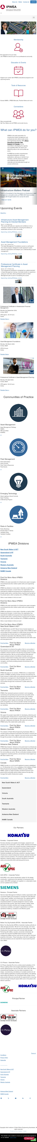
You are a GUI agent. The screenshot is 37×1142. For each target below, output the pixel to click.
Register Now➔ (4, 354)
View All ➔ (3, 213)
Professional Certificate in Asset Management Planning (14, 265)
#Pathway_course (17, 232)
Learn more (13, 1137)
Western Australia (7, 565)
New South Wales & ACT (9, 549)
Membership (18, 39)
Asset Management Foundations (14, 242)
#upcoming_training (6, 232)
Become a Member (30, 643)
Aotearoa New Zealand (8, 568)
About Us (14, 2)
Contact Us (26, 2)
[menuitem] (15, 1)
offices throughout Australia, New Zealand (17, 142)
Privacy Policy (4, 1057)
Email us (3, 1109)
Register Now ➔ (4, 319)
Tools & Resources (18, 85)
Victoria (3, 562)
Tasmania (3, 559)
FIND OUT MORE (6, 200)
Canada (17, 144)
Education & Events (18, 62)
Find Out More (4, 643)
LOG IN (33, 2)
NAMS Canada (5, 571)
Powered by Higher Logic (18, 1131)
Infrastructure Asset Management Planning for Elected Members (14, 220)
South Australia (6, 555)
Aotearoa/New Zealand (6, 1091)
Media (20, 2)
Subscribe (3, 1060)
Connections (18, 106)
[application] (18, 28)
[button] (3, 186)
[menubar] (21, 1)
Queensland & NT (6, 552)
